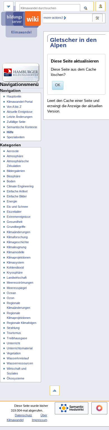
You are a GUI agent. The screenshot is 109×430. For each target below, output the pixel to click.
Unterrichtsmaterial (19, 348)
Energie (12, 201)
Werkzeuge (97, 18)
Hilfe (10, 132)
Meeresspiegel (17, 288)
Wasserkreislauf (18, 358)
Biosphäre (13, 176)
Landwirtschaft (17, 277)
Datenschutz (23, 415)
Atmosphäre (15, 156)
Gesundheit (14, 221)
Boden (11, 181)
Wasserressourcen (20, 363)
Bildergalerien (16, 171)
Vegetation (14, 353)
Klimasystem (15, 262)
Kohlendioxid (15, 267)
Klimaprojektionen (18, 257)
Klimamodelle (15, 252)
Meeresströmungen (20, 282)
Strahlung (13, 327)
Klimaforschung (17, 237)
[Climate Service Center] (21, 50)
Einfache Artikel (17, 191)
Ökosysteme (15, 378)
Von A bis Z (14, 106)
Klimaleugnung (16, 247)
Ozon (10, 298)
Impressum (39, 420)
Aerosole (13, 151)
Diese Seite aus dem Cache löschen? (73, 72)
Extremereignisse (18, 216)
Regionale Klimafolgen (21, 322)
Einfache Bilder (17, 196)
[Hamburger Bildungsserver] (21, 73)
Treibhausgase (17, 338)
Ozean (11, 293)
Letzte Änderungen (19, 116)
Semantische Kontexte (22, 127)
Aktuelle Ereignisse (19, 111)
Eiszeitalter (14, 211)
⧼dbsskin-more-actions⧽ (47, 17)
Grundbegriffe (16, 226)
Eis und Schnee (17, 206)
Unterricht (13, 343)
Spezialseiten (16, 137)
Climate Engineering (20, 186)
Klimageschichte (18, 242)
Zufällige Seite (16, 121)
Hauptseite (14, 96)
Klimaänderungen (18, 232)
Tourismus (14, 333)
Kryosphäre (15, 272)
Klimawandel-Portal (19, 101)
